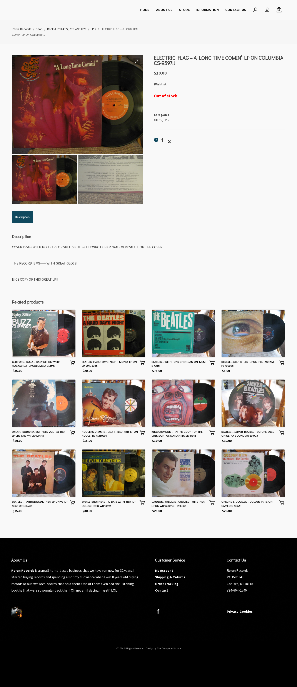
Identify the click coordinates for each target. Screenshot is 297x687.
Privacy (232, 611)
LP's (166, 120)
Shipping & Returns (170, 577)
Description (22, 217)
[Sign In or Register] (267, 10)
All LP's (158, 120)
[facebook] (160, 612)
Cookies (246, 611)
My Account (164, 570)
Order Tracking (167, 584)
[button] (136, 61)
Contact (161, 590)
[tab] (22, 217)
